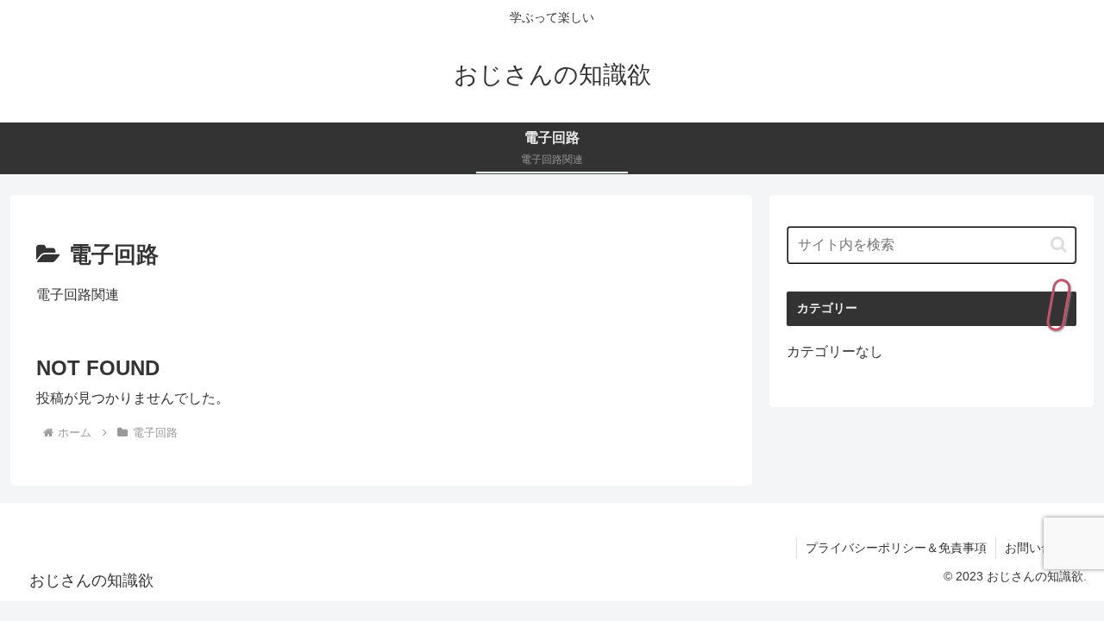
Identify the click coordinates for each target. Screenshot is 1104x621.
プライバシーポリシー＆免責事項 (896, 548)
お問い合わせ (1041, 548)
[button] (1059, 244)
